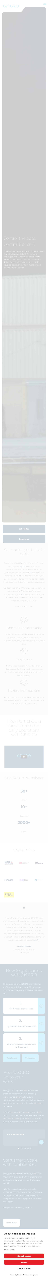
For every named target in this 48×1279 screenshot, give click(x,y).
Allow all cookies (24, 1256)
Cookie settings (24, 1268)
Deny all (24, 1262)
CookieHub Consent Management (27, 1275)
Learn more (9, 1249)
